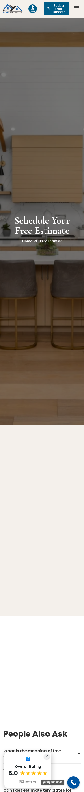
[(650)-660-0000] (73, 782)
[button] (76, 6)
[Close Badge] (47, 756)
